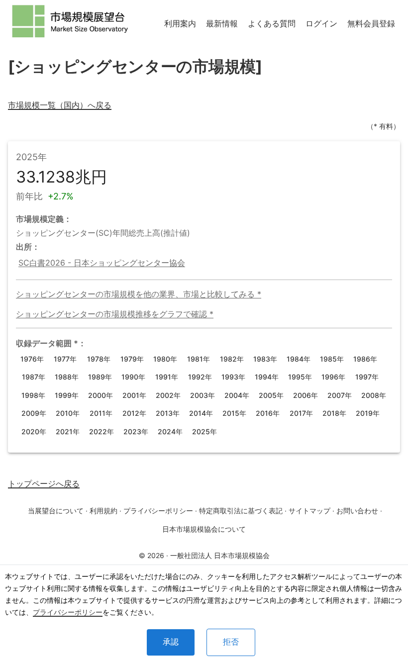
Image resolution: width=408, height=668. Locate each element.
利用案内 (180, 23)
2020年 (33, 431)
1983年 (265, 359)
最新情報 (222, 23)
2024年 (170, 431)
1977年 (65, 359)
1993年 (233, 377)
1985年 (332, 359)
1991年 (166, 377)
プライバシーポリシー (67, 612)
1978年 (98, 359)
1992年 (200, 377)
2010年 (68, 413)
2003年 (202, 395)
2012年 (134, 413)
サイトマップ (309, 510)
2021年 (68, 431)
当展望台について (56, 510)
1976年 (32, 359)
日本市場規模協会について (204, 529)
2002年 (168, 395)
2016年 (268, 413)
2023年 (135, 431)
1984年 (298, 359)
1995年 (300, 377)
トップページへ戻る (44, 483)
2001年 (134, 395)
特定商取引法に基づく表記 (241, 510)
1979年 (132, 359)
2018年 (334, 413)
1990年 (133, 377)
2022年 (101, 431)
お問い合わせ (357, 510)
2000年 (100, 395)
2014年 (201, 413)
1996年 (333, 377)
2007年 (339, 395)
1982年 (232, 359)
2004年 (236, 395)
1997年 (367, 377)
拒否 (231, 642)
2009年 (33, 413)
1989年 (100, 377)
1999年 (67, 395)
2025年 (204, 431)
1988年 (67, 377)
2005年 (271, 395)
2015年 (234, 413)
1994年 (267, 377)
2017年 (301, 413)
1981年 (198, 359)
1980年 (165, 359)
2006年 (305, 395)
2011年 (101, 413)
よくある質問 (272, 23)
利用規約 (103, 510)
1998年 (33, 395)
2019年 (368, 413)
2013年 (168, 413)
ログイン (321, 23)
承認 (171, 642)
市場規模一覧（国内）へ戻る (59, 105)
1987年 (33, 377)
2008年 (373, 395)
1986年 (365, 359)
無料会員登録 (371, 23)
